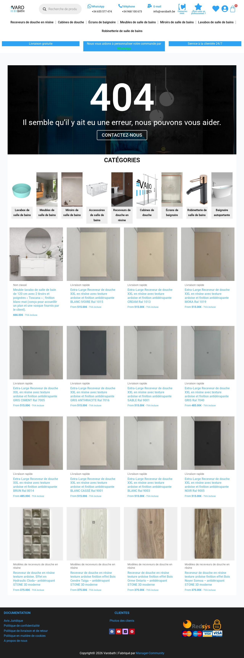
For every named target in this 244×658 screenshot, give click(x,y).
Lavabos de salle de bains (216, 22)
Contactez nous (182, 12)
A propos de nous (15, 641)
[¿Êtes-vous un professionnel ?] (198, 6)
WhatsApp (98, 6)
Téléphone (128, 6)
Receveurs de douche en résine (32, 22)
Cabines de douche (71, 22)
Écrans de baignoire (102, 22)
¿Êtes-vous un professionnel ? (198, 12)
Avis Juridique (13, 621)
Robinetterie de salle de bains (122, 31)
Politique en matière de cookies (25, 636)
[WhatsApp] (89, 6)
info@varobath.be (164, 11)
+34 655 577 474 (102, 11)
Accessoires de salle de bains (97, 215)
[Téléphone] (120, 6)
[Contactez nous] (182, 7)
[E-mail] (149, 6)
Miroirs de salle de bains (177, 22)
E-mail (157, 6)
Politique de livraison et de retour (26, 631)
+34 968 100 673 (132, 11)
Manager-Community (150, 653)
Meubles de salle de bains (138, 22)
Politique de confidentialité (21, 625)
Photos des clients (122, 621)
